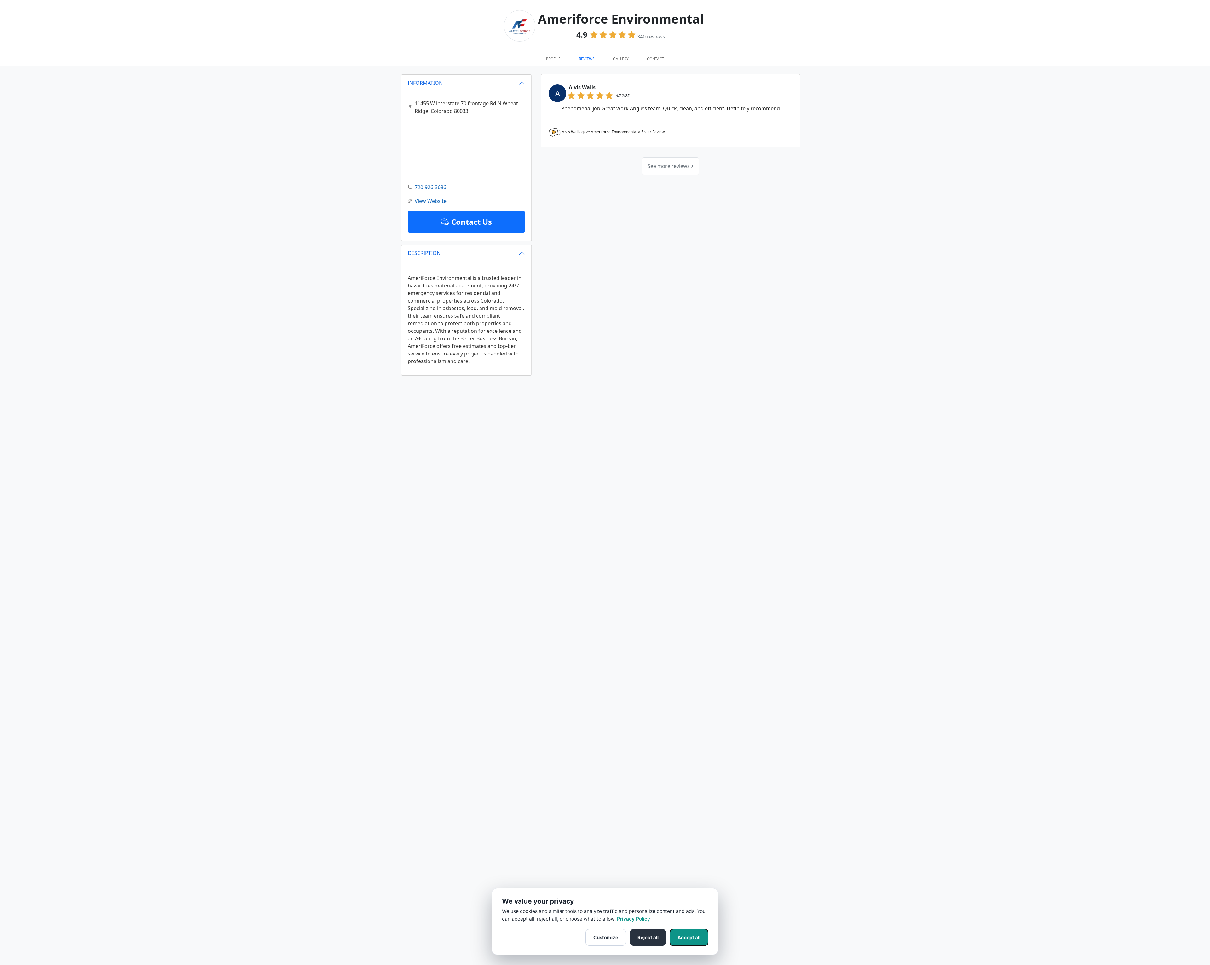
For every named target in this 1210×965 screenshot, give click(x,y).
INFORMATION (425, 82)
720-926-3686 (430, 187)
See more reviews (669, 166)
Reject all (648, 937)
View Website (431, 201)
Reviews (587, 58)
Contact (655, 58)
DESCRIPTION (424, 253)
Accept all (688, 937)
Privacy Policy (633, 919)
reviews (651, 36)
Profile (553, 58)
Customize (605, 937)
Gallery (621, 58)
